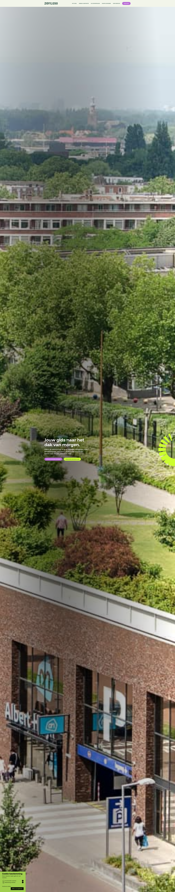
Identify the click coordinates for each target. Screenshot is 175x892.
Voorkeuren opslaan (6, 886)
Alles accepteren (17, 888)
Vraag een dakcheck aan (72, 459)
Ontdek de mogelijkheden (53, 459)
